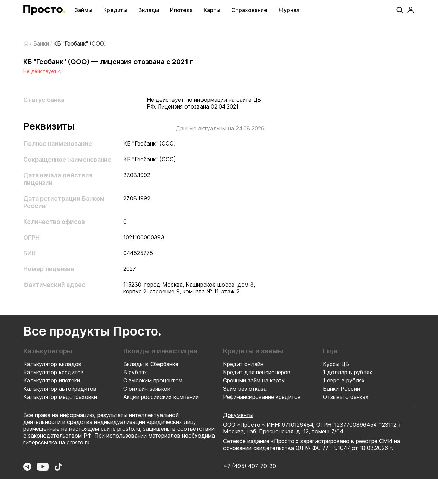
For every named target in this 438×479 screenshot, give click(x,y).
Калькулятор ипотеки (51, 380)
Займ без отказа (245, 388)
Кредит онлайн (243, 364)
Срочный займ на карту (254, 380)
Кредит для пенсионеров (257, 372)
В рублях (135, 372)
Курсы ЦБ (336, 364)
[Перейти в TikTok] (58, 467)
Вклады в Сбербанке (150, 364)
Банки (41, 43)
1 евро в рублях (344, 380)
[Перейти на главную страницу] (44, 10)
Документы (238, 415)
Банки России (341, 388)
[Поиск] (400, 10)
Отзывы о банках (346, 396)
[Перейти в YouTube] (43, 467)
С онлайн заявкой (146, 388)
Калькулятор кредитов (53, 372)
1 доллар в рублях (347, 372)
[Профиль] (411, 10)
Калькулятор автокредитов (59, 388)
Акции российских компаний (161, 396)
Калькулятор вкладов (52, 364)
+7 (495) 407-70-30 (249, 466)
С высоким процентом (152, 380)
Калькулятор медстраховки (60, 396)
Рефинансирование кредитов (262, 396)
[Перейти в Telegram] (27, 467)
